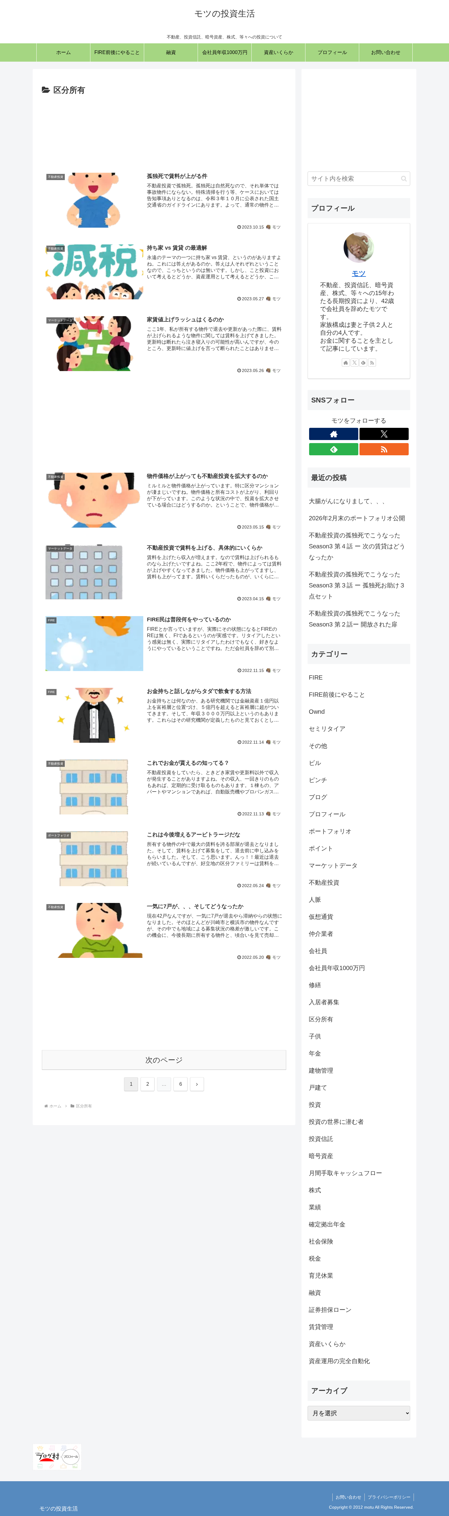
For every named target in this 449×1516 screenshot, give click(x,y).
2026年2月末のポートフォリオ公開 (357, 518)
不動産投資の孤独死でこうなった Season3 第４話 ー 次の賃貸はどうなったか (357, 546)
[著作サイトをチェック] (346, 362)
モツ (359, 273)
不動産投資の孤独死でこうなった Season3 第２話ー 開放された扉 (354, 619)
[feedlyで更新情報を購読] (363, 362)
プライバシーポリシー (389, 1497)
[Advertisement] (164, 128)
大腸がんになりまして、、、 (348, 501)
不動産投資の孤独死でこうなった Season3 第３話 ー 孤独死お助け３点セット (357, 585)
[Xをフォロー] (355, 362)
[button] (404, 178)
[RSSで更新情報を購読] (372, 362)
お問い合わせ (348, 1497)
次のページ (164, 1060)
